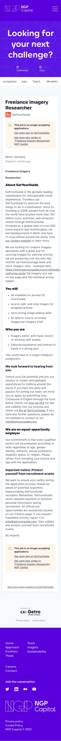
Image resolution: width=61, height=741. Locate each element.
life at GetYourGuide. (32, 410)
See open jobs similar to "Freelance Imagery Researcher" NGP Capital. (32, 140)
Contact (11, 671)
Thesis (9, 656)
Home (9, 643)
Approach (12, 647)
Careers (10, 666)
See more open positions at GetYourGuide (30, 586)
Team (31, 643)
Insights (32, 647)
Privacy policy (22, 620)
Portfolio (11, 651)
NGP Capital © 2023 (18, 729)
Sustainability (36, 651)
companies (10, 81)
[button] (55, 9)
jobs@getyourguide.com (21, 421)
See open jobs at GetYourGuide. (32, 132)
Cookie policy (38, 620)
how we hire (36, 403)
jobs (24, 81)
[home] (18, 9)
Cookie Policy (14, 725)
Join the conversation (20, 682)
